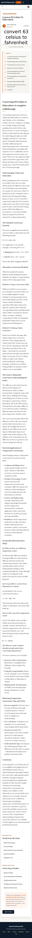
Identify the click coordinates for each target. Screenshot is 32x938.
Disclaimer (21, 931)
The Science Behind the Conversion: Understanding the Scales (16, 72)
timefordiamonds (7, 2)
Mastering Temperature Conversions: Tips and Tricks (16, 85)
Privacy (27, 931)
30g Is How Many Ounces (10, 887)
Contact (14, 931)
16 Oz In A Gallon (8, 846)
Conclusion (10, 89)
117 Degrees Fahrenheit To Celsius (13, 884)
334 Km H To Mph (8, 873)
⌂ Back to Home (8, 912)
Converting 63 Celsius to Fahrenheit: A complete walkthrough (16, 57)
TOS (16, 934)
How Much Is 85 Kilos (9, 854)
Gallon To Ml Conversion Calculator (13, 850)
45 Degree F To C (8, 857)
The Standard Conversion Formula (16, 65)
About (9, 931)
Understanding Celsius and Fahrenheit (16, 61)
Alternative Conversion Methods (15, 68)
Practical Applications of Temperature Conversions (16, 77)
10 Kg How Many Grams (10, 880)
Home (4, 931)
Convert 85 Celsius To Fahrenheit (13, 876)
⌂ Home (18, 2)
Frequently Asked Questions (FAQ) (15, 81)
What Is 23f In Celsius (9, 843)
